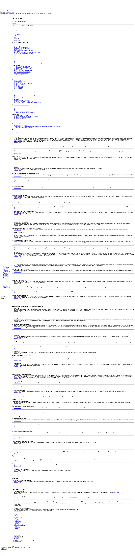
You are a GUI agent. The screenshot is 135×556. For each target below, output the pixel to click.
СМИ (4, 280)
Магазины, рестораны (19, 524)
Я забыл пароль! (17, 51)
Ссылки (15, 27)
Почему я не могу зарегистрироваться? (21, 47)
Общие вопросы (18, 515)
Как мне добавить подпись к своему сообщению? (23, 68)
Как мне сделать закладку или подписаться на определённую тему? (26, 116)
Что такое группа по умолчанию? (20, 96)
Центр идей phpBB (73, 497)
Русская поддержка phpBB (16, 541)
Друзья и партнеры (6, 281)
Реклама (4, 283)
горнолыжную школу (10, 12)
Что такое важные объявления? (19, 84)
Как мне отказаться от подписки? (20, 118)
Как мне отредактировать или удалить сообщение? (23, 67)
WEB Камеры (5, 278)
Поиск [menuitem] (17, 32)
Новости (4, 266)
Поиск (24, 25)
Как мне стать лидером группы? (20, 94)
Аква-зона (16, 528)
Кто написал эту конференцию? (19, 124)
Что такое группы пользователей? (20, 92)
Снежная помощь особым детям (6, 268)
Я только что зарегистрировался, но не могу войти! (23, 48)
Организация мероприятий (5, 279)
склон (10, 11)
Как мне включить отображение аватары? (21, 61)
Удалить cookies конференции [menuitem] (19, 537)
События (16, 516)
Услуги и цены (5, 270)
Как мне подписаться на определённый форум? (22, 117)
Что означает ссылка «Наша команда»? (21, 97)
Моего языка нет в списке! (19, 59)
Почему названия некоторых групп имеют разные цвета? (24, 95)
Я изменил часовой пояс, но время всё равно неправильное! (25, 58)
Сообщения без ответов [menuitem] (20, 29)
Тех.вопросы (17, 533)
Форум (4, 277)
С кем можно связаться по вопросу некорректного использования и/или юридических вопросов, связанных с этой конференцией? (37, 126)
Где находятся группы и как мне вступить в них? (23, 93)
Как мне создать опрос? (18, 69)
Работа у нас (5, 282)
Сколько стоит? (18, 3)
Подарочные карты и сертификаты (6, 272)
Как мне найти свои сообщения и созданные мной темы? (24, 112)
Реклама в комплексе (26, 547)
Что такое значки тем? (18, 88)
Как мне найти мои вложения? (19, 121)
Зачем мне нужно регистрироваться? (20, 45)
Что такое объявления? (18, 85)
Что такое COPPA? (17, 46)
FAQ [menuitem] (15, 36)
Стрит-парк (17, 531)
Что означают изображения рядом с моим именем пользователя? (25, 60)
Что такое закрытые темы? (19, 87)
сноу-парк (6, 8)
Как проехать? (18, 2)
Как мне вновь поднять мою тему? (20, 77)
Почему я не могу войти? (18, 49)
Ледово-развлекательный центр (19, 525)
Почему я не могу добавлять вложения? (21, 73)
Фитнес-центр (17, 527)
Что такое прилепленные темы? (19, 86)
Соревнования (5, 275)
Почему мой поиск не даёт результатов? (21, 109)
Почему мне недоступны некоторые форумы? (22, 72)
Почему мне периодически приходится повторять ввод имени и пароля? (27, 52)
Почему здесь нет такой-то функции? (20, 125)
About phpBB (116, 492)
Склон (16, 518)
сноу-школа (3, 9)
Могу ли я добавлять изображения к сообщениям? (23, 83)
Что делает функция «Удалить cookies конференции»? (23, 53)
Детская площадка (18, 522)
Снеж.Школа (17, 520)
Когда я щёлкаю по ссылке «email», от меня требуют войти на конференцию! (28, 63)
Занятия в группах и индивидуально (6, 274)
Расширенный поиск (29, 25)
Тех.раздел (16, 532)
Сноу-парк (16, 519)
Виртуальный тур (6, 276)
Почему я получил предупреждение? (20, 74)
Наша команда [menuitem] (18, 34)
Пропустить (14, 23)
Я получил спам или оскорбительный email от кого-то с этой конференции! (27, 102)
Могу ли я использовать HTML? (20, 81)
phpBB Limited (46, 492)
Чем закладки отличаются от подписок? (21, 115)
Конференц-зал (17, 523)
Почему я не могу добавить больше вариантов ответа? (24, 70)
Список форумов (17, 535)
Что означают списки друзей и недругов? (21, 105)
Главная (4, 265)
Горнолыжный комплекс (18, 517)
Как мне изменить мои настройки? (20, 56)
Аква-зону (9, 10)
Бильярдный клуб (18, 521)
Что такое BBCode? (17, 80)
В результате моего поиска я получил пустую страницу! (24, 110)
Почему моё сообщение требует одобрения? (22, 76)
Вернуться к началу (17, 134)
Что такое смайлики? (18, 82)
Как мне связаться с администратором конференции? (23, 127)
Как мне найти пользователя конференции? (22, 111)
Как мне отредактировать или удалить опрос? (22, 71)
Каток (16, 526)
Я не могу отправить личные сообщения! (21, 100)
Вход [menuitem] (15, 37)
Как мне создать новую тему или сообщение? (22, 66)
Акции (4, 269)
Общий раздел (16, 514)
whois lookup (81, 501)
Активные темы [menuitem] (19, 30)
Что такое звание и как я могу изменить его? (22, 62)
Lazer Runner (17, 529)
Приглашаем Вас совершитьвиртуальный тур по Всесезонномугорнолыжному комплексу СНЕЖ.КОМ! (8, 3)
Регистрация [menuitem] (16, 38)
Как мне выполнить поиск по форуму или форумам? (23, 108)
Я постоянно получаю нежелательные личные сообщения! (24, 101)
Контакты (4, 284)
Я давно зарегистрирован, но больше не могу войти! (23, 50)
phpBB (37, 207)
